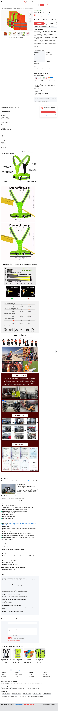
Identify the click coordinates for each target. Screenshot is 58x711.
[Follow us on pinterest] (54, 704)
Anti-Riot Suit (12, 524)
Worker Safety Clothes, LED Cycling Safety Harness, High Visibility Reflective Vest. (6, 661)
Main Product (3, 674)
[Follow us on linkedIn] (56, 704)
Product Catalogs (17, 670)
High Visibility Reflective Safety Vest (37, 696)
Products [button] (11, 5)
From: (6, 623)
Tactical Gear (45, 674)
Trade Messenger (19, 704)
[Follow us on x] (49, 704)
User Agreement (35, 707)
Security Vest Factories (27, 693)
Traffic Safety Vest (14, 696)
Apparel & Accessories (8, 8)
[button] (1, 1)
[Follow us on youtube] (53, 704)
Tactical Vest (33, 523)
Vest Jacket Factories (37, 693)
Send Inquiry (39, 23)
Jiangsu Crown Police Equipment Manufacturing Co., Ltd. (39, 14)
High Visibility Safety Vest (6, 688)
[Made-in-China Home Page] (29, 2)
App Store (4, 704)
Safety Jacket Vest (5, 696)
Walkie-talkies (3, 672)
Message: (5, 628)
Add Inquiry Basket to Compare (17, 37)
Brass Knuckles (17, 672)
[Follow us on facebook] (48, 704)
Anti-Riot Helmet (12, 523)
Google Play (11, 704)
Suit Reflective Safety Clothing (18, 688)
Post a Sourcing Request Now (14, 640)
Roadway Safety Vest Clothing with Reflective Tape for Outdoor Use (40, 661)
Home (2, 8)
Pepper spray (3, 676)
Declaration (41, 707)
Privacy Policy (46, 707)
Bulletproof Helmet (6, 524)
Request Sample (51, 26)
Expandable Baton (32, 676)
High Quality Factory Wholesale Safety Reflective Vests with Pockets (28, 661)
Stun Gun (28, 523)
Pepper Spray (24, 523)
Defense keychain (32, 672)
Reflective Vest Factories (16, 693)
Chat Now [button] (52, 23)
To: (6, 625)
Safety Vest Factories (6, 693)
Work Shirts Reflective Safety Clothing (32, 688)
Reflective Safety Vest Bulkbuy (7, 699)
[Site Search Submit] (42, 5)
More (2, 701)
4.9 (46, 108)
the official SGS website (28, 480)
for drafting (45, 672)
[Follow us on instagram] (51, 704)
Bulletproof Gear (18, 674)
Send (10, 638)
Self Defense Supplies (46, 676)
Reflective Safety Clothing (28, 8)
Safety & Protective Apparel (18, 8)
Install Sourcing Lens (29, 704)
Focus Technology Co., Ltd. (21, 707)
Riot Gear (30, 674)
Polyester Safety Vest (47, 693)
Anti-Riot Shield (18, 523)
